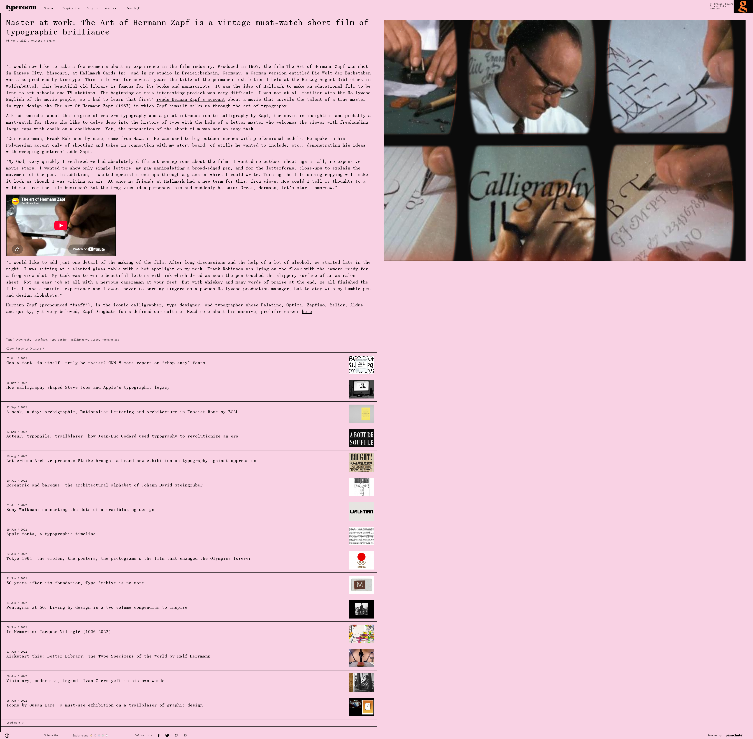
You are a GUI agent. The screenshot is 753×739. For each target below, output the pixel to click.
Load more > (15, 722)
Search (131, 8)
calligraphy (79, 339)
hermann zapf (111, 339)
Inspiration (71, 8)
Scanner (49, 8)
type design (58, 339)
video (95, 339)
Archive (110, 8)
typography (23, 339)
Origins (92, 8)
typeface (40, 339)
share (51, 40)
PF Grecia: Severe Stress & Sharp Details (721, 6)
